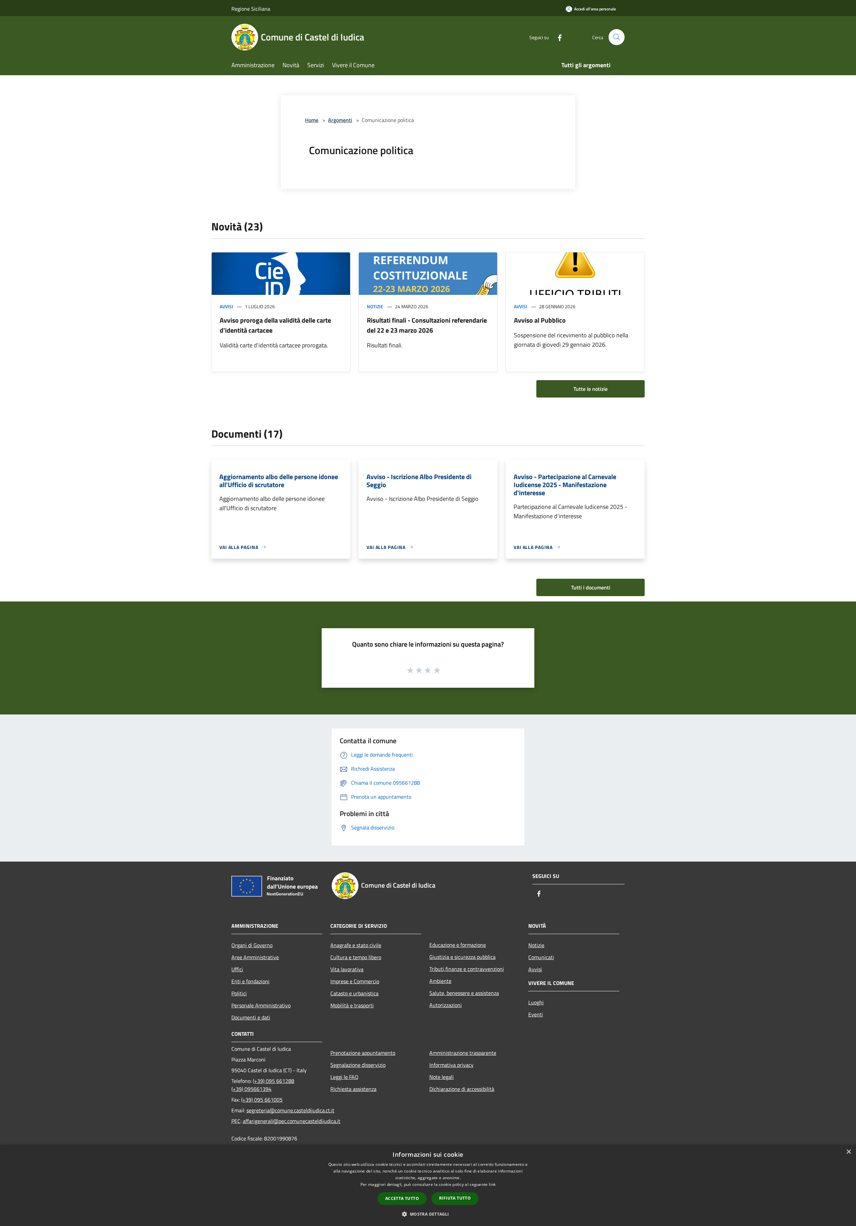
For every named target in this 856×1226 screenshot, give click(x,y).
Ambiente (440, 981)
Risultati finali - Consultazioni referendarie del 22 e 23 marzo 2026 (427, 325)
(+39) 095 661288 (273, 1081)
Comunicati (541, 957)
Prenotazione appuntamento (362, 1053)
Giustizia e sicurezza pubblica (462, 957)
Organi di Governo (252, 945)
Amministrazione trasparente (462, 1053)
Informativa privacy (451, 1065)
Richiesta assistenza (353, 1089)
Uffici (237, 969)
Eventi (535, 1014)
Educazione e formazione (457, 945)
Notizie (375, 306)
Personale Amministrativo (261, 1005)
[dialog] (428, 1185)
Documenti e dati (250, 1017)
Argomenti (340, 120)
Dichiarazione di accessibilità (461, 1089)
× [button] (848, 1151)
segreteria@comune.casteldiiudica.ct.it (290, 1110)
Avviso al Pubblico (540, 320)
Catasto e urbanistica (354, 993)
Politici (239, 993)
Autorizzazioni (445, 1005)
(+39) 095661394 (251, 1089)
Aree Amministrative (255, 957)
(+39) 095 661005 (262, 1100)
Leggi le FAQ (344, 1077)
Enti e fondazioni (250, 981)
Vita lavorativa (346, 969)
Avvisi (226, 306)
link (492, 1184)
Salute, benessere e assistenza (464, 993)
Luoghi (536, 1002)
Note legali (441, 1077)
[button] (428, 1214)
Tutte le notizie (590, 389)
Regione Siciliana (250, 9)
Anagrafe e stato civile (355, 945)
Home (311, 120)
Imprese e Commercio (354, 981)
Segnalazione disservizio (358, 1065)
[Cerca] (617, 37)
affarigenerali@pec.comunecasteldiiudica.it (291, 1121)
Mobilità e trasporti (352, 1005)
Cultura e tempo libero (355, 957)
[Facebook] (557, 36)
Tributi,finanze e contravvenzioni (466, 969)
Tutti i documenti (590, 587)
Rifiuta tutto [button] (455, 1198)
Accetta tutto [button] (402, 1198)
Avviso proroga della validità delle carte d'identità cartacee (275, 325)
